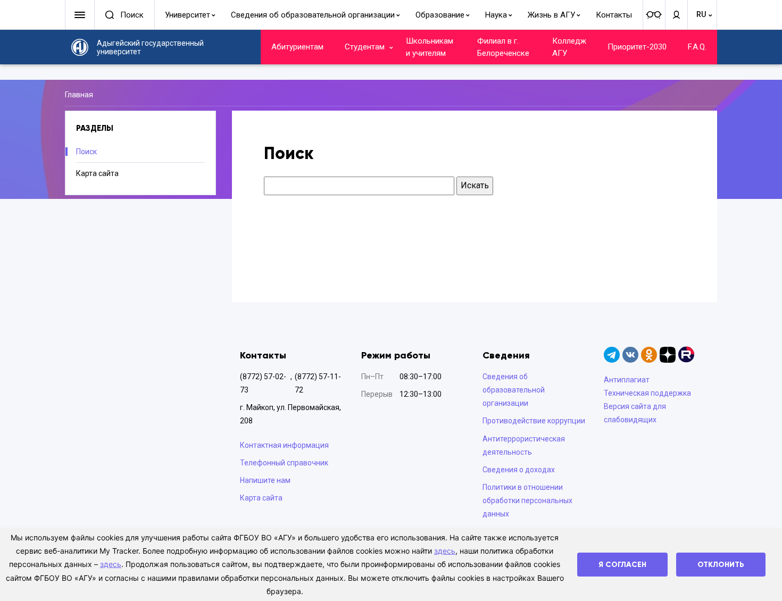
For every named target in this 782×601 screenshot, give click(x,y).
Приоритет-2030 (637, 47)
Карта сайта (97, 173)
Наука (496, 15)
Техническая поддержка (647, 393)
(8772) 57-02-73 (263, 383)
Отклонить (720, 564)
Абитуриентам (297, 47)
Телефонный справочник (284, 462)
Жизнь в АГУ (551, 15)
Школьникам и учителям (429, 47)
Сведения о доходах (518, 469)
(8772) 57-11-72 (318, 383)
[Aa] (654, 15)
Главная (79, 94)
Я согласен (622, 564)
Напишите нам (265, 480)
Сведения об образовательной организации (313, 15)
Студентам (365, 47)
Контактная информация (284, 445)
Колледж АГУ (569, 47)
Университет (187, 15)
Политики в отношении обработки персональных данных (527, 500)
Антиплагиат (627, 379)
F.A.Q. (697, 47)
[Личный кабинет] (676, 15)
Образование (439, 15)
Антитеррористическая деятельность (523, 445)
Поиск (86, 151)
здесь (444, 550)
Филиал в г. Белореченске (503, 47)
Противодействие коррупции (533, 420)
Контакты (614, 15)
